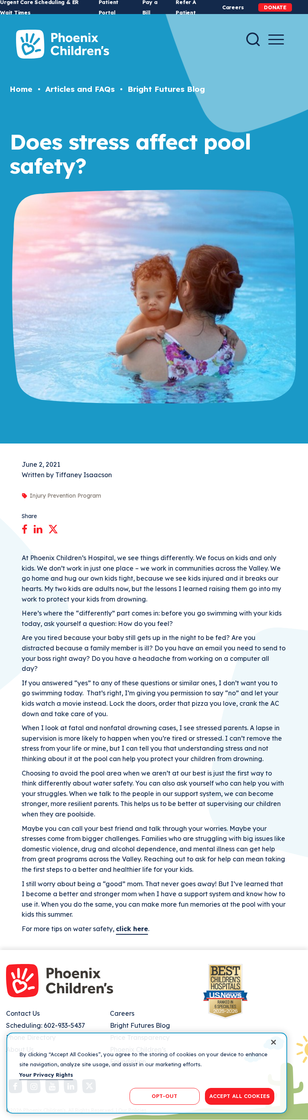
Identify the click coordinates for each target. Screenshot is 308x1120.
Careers (232, 7)
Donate (275, 7)
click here (132, 929)
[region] (146, 1073)
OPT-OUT (164, 1096)
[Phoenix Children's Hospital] (62, 44)
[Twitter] (53, 528)
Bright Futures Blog (166, 89)
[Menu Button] (276, 39)
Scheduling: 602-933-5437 (45, 1025)
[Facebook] (25, 528)
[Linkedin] (38, 528)
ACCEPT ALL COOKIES (239, 1096)
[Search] (253, 39)
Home (21, 89)
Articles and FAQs (80, 89)
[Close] (273, 1042)
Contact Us (23, 1013)
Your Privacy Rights (46, 1074)
